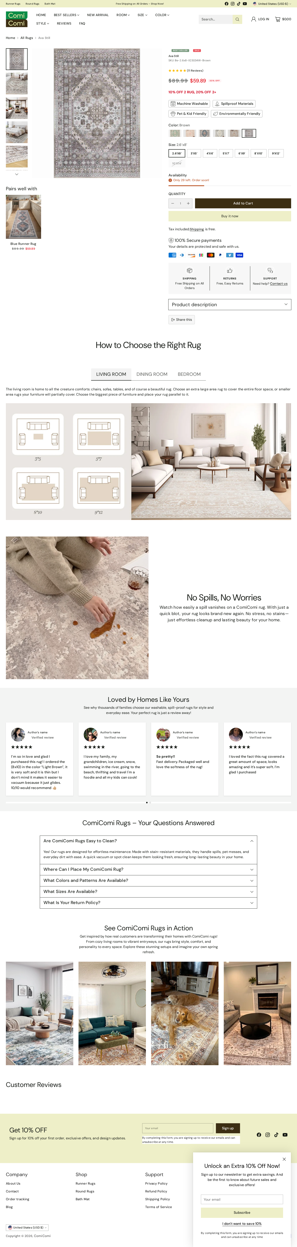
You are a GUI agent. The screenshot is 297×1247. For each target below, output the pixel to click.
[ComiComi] (17, 19)
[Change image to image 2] (17, 83)
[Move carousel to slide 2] (150, 802)
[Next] (290, 759)
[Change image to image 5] (17, 156)
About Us (13, 1183)
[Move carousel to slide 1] (147, 802)
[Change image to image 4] (17, 132)
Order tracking (17, 1199)
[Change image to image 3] (17, 108)
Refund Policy (156, 1191)
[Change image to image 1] (17, 59)
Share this (184, 319)
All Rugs (26, 38)
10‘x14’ (177, 163)
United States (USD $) (273, 4)
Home (10, 38)
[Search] (237, 19)
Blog (9, 1207)
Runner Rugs (86, 1183)
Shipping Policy (157, 1199)
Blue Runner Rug (23, 244)
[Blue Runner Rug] (23, 217)
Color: (179, 125)
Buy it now (229, 216)
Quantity (177, 194)
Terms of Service (158, 1207)
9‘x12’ (276, 153)
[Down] (17, 174)
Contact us (279, 283)
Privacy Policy (156, 1183)
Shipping (197, 229)
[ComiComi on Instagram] (232, 4)
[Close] (284, 1159)
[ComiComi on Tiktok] (239, 4)
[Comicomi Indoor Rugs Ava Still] (97, 113)
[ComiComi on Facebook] (226, 4)
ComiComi (42, 1236)
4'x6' (210, 153)
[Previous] (7, 759)
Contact (12, 1191)
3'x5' (194, 153)
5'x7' (226, 153)
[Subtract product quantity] (173, 203)
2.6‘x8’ (177, 153)
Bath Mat (83, 1199)
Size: (178, 144)
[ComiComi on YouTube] (245, 4)
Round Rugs (85, 1191)
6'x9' (242, 153)
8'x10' (258, 153)
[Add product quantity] (188, 203)
